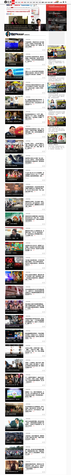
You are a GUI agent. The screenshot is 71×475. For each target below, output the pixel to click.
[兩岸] (30, 2)
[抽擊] (22, 2)
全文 (33, 46)
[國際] (33, 2)
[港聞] (16, 2)
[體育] (36, 2)
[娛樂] (39, 2)
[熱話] (19, 2)
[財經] (28, 2)
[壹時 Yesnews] (7, 3)
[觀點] (25, 2)
